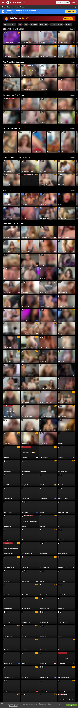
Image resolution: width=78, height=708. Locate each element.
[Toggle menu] (2, 2)
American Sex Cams (15, 29)
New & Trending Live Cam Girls (16, 157)
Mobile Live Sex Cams (13, 128)
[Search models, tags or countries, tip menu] (75, 7)
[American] (20, 24)
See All (72, 29)
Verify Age (70, 11)
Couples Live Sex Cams (13, 95)
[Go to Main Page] (13, 2)
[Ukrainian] (26, 24)
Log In (73, 2)
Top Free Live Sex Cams (13, 62)
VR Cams (7, 190)
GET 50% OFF (68, 19)
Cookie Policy (13, 706)
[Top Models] (24, 2)
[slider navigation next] (74, 44)
